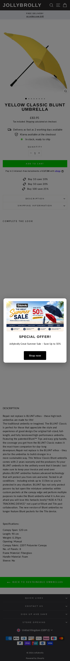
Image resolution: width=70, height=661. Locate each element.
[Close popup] (61, 304)
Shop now (35, 355)
